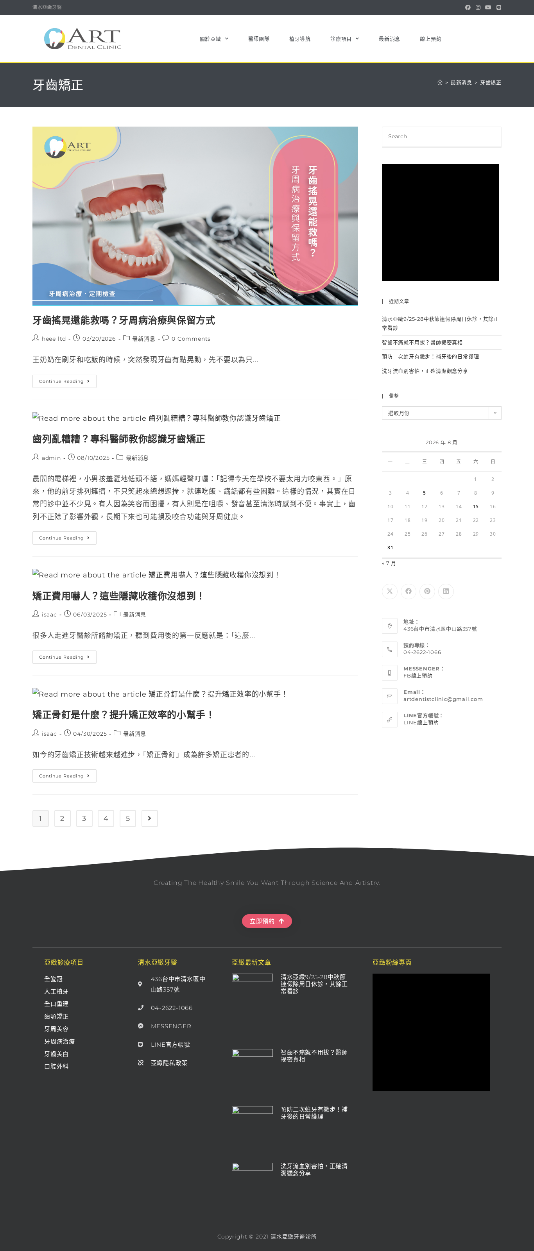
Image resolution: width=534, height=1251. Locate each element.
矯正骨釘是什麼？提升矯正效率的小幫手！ (123, 714)
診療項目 (341, 39)
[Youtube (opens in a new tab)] (488, 7)
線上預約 (430, 39)
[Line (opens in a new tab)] (498, 7)
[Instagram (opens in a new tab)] (478, 7)
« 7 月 (389, 563)
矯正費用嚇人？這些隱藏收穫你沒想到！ (119, 596)
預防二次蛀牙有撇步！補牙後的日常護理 (430, 356)
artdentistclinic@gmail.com (443, 699)
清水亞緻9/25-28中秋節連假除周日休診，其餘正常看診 (314, 984)
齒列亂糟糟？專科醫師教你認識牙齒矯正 (119, 439)
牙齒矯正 (491, 82)
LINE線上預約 (421, 722)
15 (476, 506)
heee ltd (54, 338)
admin (51, 457)
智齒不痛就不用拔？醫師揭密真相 (422, 342)
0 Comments (191, 338)
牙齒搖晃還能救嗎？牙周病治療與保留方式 (123, 320)
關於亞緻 (210, 39)
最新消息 (389, 39)
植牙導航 (300, 39)
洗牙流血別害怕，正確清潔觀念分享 (425, 371)
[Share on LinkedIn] (446, 591)
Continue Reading (67, 379)
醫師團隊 (259, 39)
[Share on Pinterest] (427, 591)
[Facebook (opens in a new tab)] (468, 7)
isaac (49, 614)
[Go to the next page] (150, 818)
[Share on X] (390, 591)
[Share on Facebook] (408, 591)
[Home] (440, 82)
